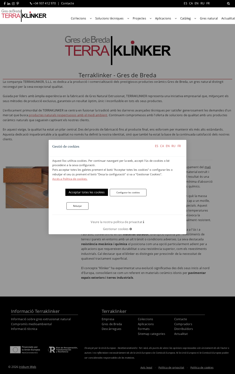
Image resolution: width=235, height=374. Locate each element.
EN (168, 146)
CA (162, 146)
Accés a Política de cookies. (70, 178)
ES (156, 146)
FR (179, 146)
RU (173, 146)
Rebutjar (77, 205)
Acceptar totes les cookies (87, 192)
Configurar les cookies (128, 192)
